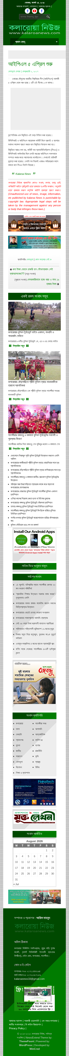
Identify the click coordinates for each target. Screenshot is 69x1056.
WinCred (34, 1048)
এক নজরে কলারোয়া (49, 1020)
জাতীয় (18, 750)
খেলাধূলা (29, 259)
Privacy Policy (17, 1028)
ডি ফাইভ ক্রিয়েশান (33, 1024)
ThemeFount (26, 1041)
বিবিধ (37, 767)
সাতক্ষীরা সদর (40, 723)
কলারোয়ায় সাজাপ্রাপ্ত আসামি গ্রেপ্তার (32, 617)
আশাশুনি (38, 729)
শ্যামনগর (19, 739)
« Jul (16, 884)
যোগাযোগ (33, 6)
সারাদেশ (19, 756)
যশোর (37, 745)
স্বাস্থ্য (37, 761)
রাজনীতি (38, 750)
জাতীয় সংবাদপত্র (16, 1024)
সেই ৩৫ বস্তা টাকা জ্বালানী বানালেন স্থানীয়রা (35, 623)
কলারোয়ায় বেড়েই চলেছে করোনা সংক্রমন (32, 612)
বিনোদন (19, 767)
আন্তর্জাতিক (40, 734)
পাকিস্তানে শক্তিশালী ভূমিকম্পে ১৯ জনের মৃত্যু (35, 628)
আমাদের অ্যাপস (44, 6)
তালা (18, 729)
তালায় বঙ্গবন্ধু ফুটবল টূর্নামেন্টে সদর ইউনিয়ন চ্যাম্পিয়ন (32, 506)
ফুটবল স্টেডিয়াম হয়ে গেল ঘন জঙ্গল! (24, 524)
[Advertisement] (38, 54)
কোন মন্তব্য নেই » (43, 259)
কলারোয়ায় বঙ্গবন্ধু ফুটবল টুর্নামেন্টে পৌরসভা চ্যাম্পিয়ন (31, 502)
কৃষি (37, 756)
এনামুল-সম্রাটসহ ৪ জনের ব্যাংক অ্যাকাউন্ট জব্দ (35, 643)
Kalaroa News (23, 173)
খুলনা (18, 745)
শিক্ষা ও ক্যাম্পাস (23, 772)
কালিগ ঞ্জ (39, 739)
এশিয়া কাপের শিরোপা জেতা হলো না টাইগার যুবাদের (30, 498)
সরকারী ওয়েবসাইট (31, 1020)
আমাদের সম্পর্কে (22, 6)
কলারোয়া (19, 723)
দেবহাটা (19, 734)
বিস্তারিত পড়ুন (19, 345)
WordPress (25, 1045)
